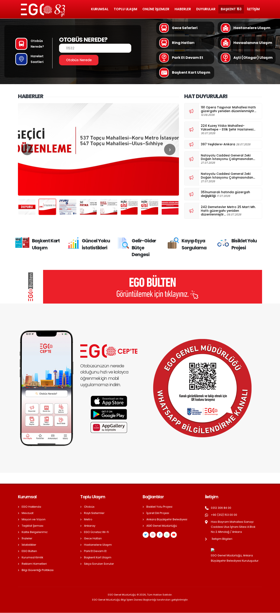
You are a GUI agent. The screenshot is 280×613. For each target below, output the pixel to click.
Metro (88, 519)
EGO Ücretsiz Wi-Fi (96, 532)
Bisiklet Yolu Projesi (159, 507)
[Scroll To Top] (272, 608)
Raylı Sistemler (94, 513)
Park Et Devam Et (95, 551)
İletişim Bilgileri (222, 539)
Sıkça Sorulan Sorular (99, 564)
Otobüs (89, 507)
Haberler (183, 9)
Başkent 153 (231, 9)
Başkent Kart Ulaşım (97, 557)
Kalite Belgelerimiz (34, 532)
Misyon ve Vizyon (34, 519)
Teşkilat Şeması (32, 526)
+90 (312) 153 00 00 (224, 515)
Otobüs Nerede (79, 60)
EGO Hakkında (31, 507)
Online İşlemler (155, 9)
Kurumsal (99, 9)
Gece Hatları (93, 538)
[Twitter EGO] (146, 535)
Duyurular (205, 9)
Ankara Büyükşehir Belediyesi (166, 519)
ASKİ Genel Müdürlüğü (161, 526)
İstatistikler (29, 545)
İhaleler (27, 538)
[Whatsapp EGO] (167, 535)
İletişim (253, 9)
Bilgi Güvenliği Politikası (38, 570)
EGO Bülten (29, 551)
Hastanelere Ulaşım (98, 545)
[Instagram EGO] (153, 535)
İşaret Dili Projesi (157, 513)
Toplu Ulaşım (125, 9)
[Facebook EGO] (160, 535)
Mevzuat (27, 513)
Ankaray (89, 526)
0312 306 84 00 (221, 508)
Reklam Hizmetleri (34, 564)
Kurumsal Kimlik (32, 557)
